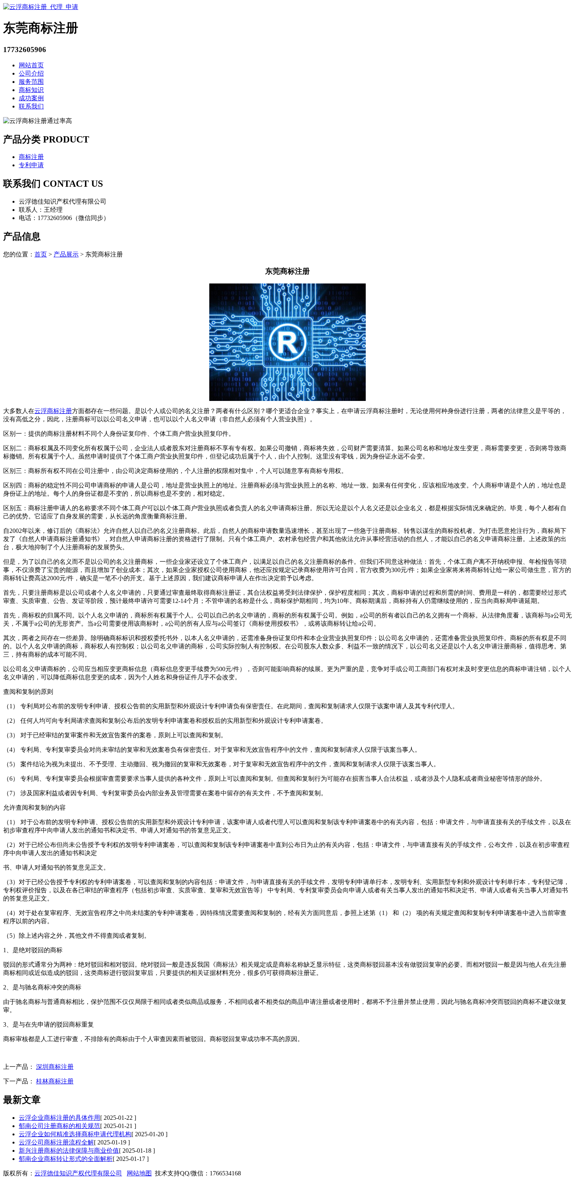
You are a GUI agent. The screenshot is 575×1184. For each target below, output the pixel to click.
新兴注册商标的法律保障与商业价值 (69, 1150)
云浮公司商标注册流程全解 (56, 1142)
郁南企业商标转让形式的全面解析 (66, 1158)
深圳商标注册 (55, 1066)
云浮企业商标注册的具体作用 (59, 1117)
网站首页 (31, 65)
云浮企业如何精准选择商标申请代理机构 (75, 1134)
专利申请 (31, 165)
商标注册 (31, 156)
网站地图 (139, 1173)
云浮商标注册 (53, 411)
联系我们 (31, 106)
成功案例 (31, 98)
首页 (40, 254)
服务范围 (31, 81)
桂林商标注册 (55, 1081)
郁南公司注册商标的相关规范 (59, 1126)
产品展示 (66, 254)
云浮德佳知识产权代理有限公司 (78, 1173)
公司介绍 (31, 73)
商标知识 (31, 90)
